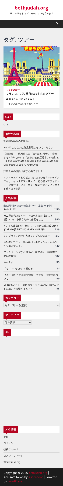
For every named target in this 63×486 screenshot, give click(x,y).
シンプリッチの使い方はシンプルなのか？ (27, 235)
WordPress (15, 481)
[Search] (56, 23)
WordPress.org (12, 461)
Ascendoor (36, 477)
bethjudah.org (31, 7)
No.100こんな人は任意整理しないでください (28, 147)
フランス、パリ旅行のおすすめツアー (30, 93)
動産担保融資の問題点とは (18, 141)
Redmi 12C (10, 209)
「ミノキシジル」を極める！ (19, 268)
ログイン (8, 442)
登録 (6, 436)
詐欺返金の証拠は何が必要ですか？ (23, 171)
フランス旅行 (13, 90)
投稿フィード (11, 449)
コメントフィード (13, 455)
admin (12, 98)
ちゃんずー (10, 262)
